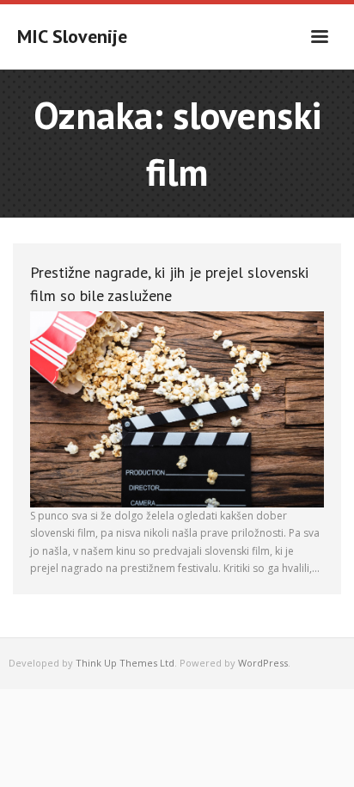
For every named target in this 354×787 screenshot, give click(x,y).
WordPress (263, 662)
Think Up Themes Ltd (125, 662)
